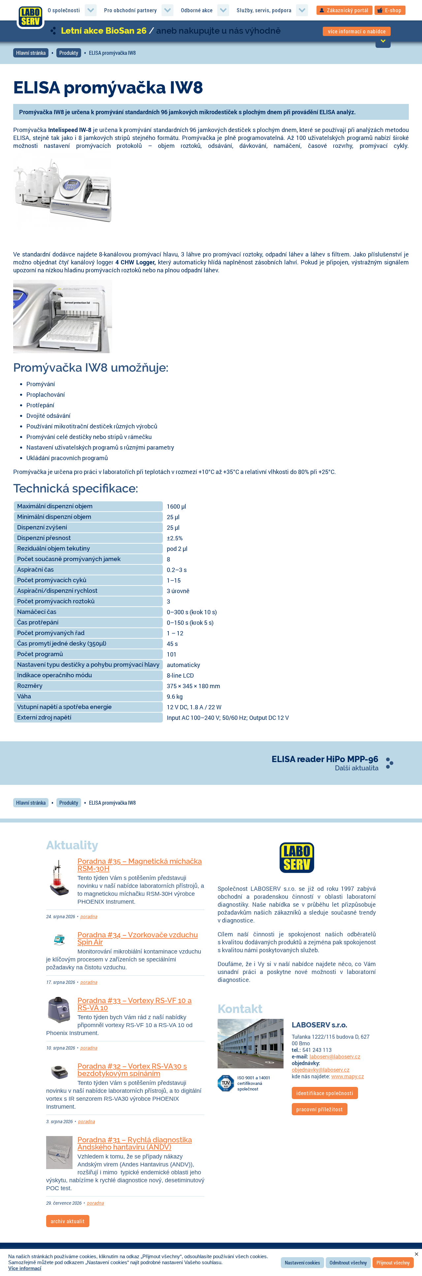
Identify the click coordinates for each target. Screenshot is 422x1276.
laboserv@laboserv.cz (335, 1056)
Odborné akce (197, 10)
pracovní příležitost (319, 1109)
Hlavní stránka (30, 52)
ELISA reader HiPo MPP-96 (325, 759)
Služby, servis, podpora (264, 10)
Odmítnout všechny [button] (348, 1262)
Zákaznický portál (348, 10)
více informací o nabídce (357, 31)
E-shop (393, 10)
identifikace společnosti (324, 1093)
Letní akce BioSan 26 (104, 31)
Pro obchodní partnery (130, 10)
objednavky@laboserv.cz (320, 1069)
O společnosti (64, 10)
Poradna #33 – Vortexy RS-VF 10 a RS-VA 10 (134, 1004)
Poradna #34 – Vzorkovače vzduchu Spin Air (137, 938)
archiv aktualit (68, 1221)
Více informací (24, 1268)
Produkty (68, 52)
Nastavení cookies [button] (302, 1262)
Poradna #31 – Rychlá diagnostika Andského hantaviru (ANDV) (134, 1143)
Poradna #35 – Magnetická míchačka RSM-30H (139, 865)
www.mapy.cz (347, 1076)
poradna (88, 916)
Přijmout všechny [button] (393, 1262)
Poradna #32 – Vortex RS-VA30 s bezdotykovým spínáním (132, 1070)
